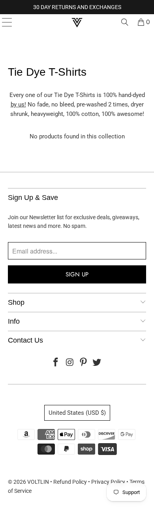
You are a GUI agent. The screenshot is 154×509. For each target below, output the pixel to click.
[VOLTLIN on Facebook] (56, 363)
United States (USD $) (77, 412)
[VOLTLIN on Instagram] (70, 363)
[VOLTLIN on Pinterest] (84, 363)
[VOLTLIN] (77, 22)
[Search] (124, 22)
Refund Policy (70, 482)
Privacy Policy (108, 482)
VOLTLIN (38, 482)
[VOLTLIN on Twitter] (97, 363)
